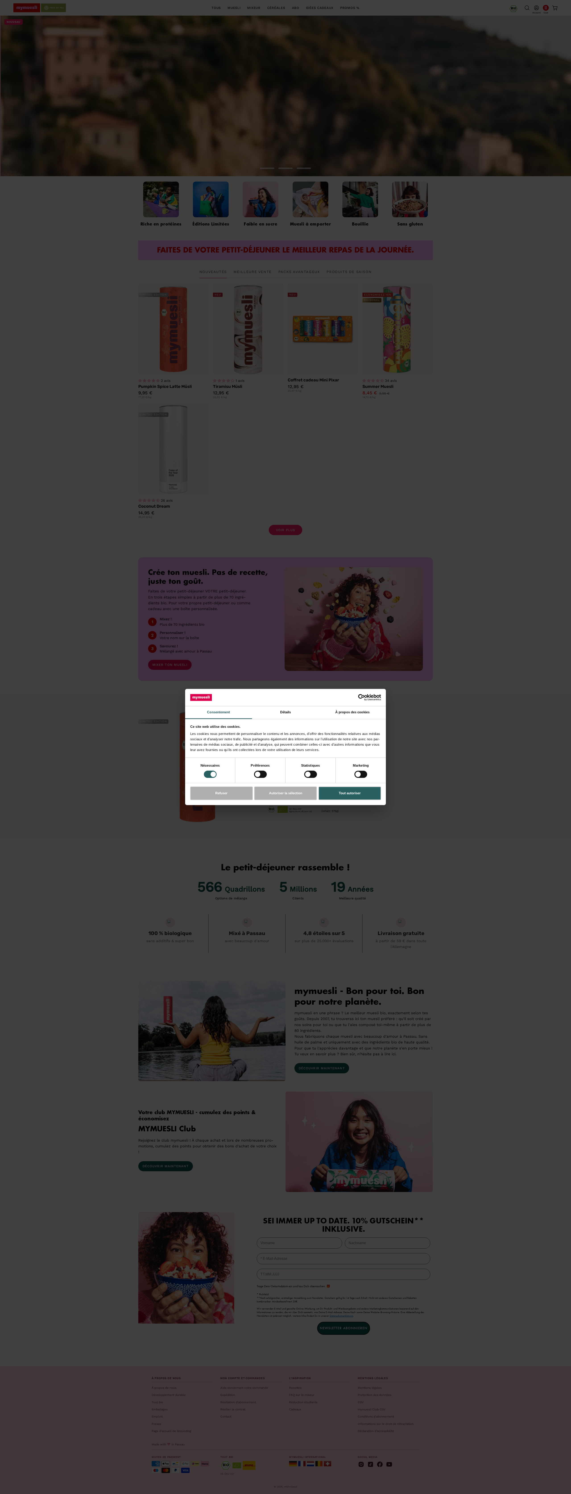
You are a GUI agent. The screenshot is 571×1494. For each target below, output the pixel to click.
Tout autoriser (350, 793)
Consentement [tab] (218, 712)
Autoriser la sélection (285, 793)
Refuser (221, 793)
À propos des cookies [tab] (352, 712)
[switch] (260, 774)
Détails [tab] (285, 712)
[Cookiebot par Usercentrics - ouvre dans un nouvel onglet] (361, 697)
